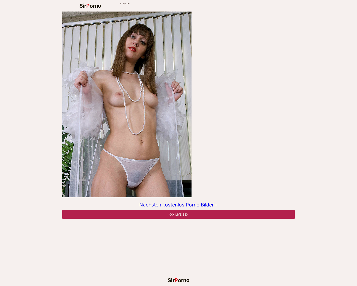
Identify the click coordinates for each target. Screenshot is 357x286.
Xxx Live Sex (178, 214)
